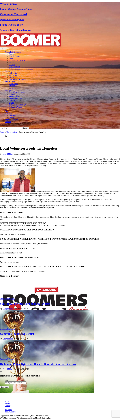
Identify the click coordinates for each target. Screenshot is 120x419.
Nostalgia (12, 115)
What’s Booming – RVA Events (21, 69)
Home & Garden (15, 98)
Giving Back (14, 96)
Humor (12, 58)
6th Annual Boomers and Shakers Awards (25, 303)
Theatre (12, 65)
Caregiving (13, 75)
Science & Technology (17, 105)
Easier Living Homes (17, 92)
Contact (7, 406)
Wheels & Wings (15, 107)
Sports (11, 103)
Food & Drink (10, 82)
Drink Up (13, 86)
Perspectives (14, 101)
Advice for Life (15, 73)
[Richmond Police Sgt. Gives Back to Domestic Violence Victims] (47, 392)
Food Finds (13, 84)
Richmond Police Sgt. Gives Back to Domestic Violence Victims (38, 364)
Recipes (12, 88)
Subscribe (4, 387)
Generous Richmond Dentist (17, 333)
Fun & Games (14, 56)
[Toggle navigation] (1, 48)
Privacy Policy (10, 412)
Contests (8, 122)
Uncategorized (11, 132)
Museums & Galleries (17, 60)
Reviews (12, 109)
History (12, 117)
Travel (7, 111)
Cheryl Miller (8, 154)
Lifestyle (8, 90)
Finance (12, 94)
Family (7, 71)
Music (11, 63)
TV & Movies (14, 67)
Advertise (8, 410)
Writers (7, 404)
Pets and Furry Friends (17, 79)
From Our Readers (12, 120)
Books (11, 54)
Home (2, 132)
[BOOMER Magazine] (30, 46)
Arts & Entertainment (13, 52)
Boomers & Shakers (7, 299)
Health (11, 77)
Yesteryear (8, 113)
